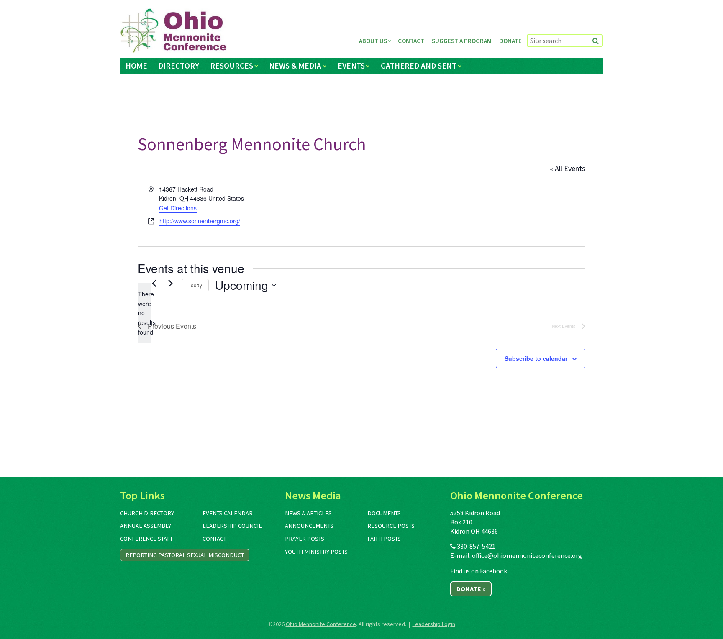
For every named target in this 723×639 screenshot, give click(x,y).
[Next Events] (170, 283)
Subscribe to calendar (536, 358)
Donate (510, 41)
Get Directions (178, 208)
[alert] (144, 313)
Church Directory (147, 513)
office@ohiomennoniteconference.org (527, 555)
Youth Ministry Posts (316, 551)
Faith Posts (384, 538)
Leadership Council (232, 525)
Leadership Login (434, 624)
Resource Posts (391, 525)
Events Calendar (228, 513)
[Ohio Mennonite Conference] (173, 31)
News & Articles (308, 513)
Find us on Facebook (478, 571)
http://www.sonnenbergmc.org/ (199, 221)
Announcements (309, 525)
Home (136, 66)
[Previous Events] (154, 283)
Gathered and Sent (418, 66)
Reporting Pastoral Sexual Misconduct (185, 555)
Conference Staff (147, 538)
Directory (178, 66)
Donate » (471, 589)
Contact (411, 41)
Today (195, 285)
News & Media (295, 66)
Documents (384, 513)
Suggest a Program (462, 41)
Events (351, 66)
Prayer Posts (304, 538)
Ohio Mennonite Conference (321, 624)
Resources (231, 66)
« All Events (567, 168)
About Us (373, 41)
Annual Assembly (145, 525)
